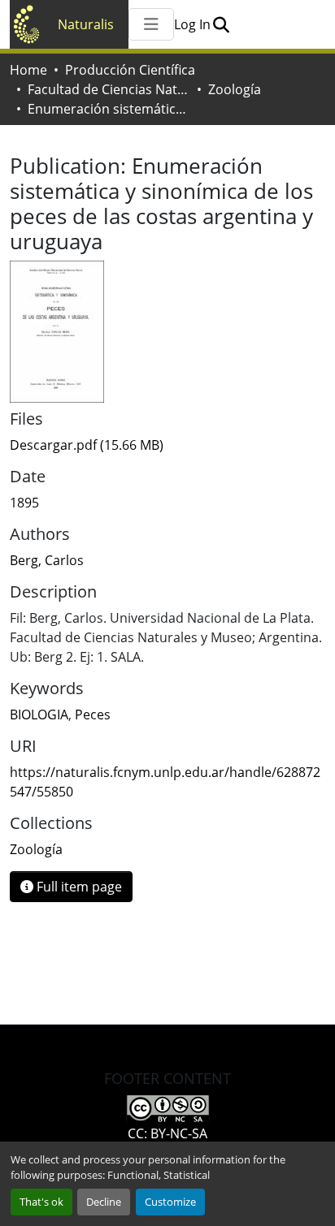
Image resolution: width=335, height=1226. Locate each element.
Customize (170, 1201)
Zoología (234, 89)
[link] (167, 445)
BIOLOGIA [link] (39, 714)
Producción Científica (130, 70)
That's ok (41, 1201)
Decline (103, 1201)
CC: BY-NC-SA (167, 1133)
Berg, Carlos (47, 560)
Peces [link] (93, 714)
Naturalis (86, 24)
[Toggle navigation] (151, 24)
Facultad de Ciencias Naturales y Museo (109, 89)
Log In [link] (192, 24)
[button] (221, 24)
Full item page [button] (77, 887)
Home (28, 70)
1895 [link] (24, 503)
